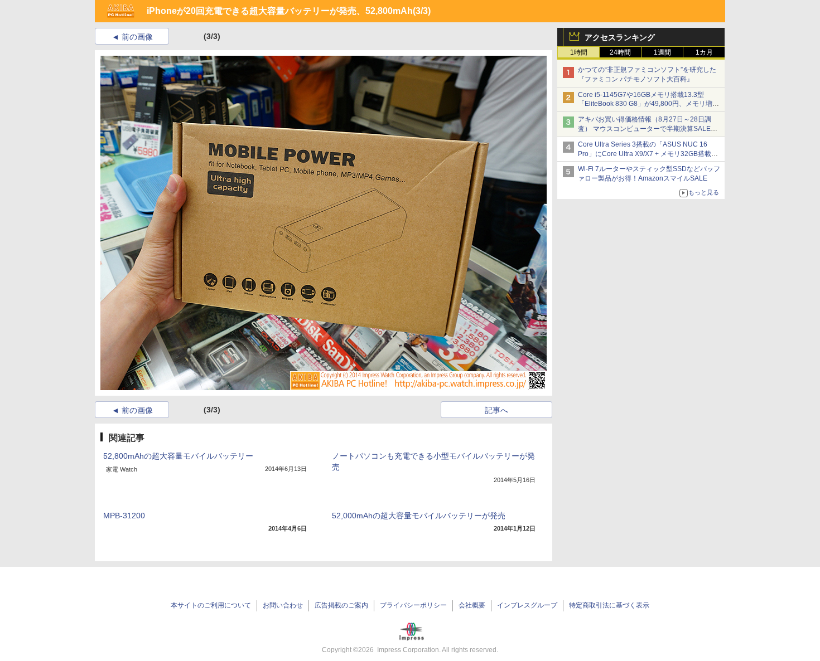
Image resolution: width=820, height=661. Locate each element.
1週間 (662, 52)
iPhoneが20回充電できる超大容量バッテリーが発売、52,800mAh (280, 11)
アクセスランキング (620, 37)
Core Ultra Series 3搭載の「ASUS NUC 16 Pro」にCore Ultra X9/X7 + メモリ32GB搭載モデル (648, 153)
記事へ (496, 410)
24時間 (620, 52)
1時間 (578, 52)
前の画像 (137, 36)
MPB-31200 (124, 515)
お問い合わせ (283, 605)
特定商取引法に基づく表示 (609, 605)
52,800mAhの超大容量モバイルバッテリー (178, 455)
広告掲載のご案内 (341, 605)
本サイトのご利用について (211, 605)
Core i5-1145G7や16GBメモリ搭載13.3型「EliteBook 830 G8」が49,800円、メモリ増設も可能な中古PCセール (648, 104)
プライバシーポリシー (413, 605)
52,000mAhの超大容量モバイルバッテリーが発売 (418, 515)
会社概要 (472, 605)
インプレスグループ (527, 605)
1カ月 (704, 52)
